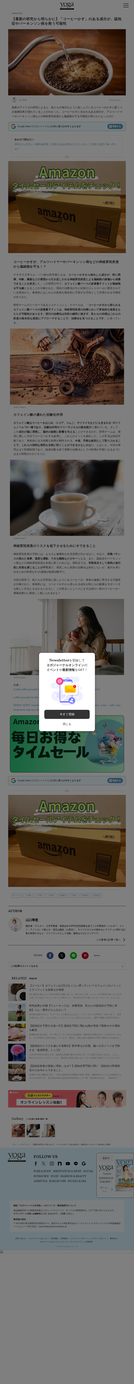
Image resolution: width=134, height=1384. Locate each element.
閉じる (67, 724)
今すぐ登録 (67, 714)
